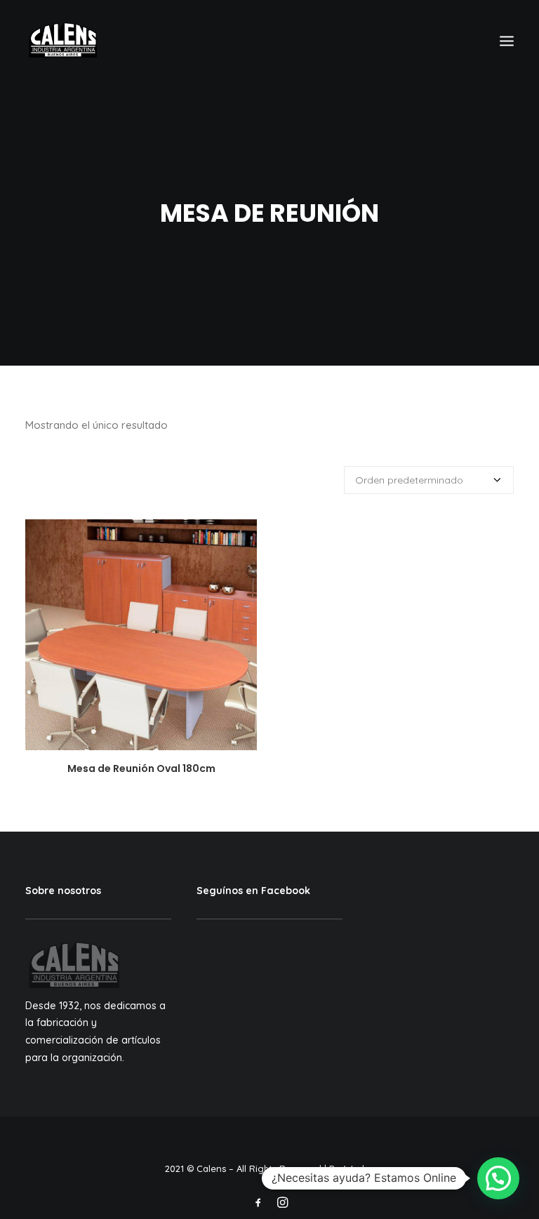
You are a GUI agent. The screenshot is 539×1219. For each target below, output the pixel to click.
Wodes (359, 1168)
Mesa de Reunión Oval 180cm (141, 768)
